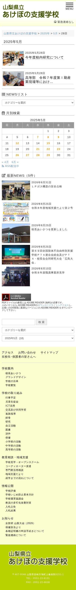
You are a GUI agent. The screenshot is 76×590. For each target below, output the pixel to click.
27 (27, 155)
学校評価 (11, 490)
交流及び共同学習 (16, 409)
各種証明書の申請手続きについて (25, 531)
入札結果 (11, 510)
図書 (8, 429)
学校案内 (8, 368)
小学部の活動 (13, 441)
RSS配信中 (11, 166)
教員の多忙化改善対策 (18, 502)
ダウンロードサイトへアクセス (53, 305)
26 (17, 155)
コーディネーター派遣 (18, 466)
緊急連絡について (16, 535)
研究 (8, 421)
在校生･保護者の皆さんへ (19, 356)
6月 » (15, 162)
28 (38, 155)
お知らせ (8, 518)
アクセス (8, 352)
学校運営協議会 (15, 498)
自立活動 (11, 425)
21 (38, 149)
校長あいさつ (13, 373)
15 (48, 143)
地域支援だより (15, 474)
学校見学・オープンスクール (22, 462)
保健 (8, 437)
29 (48, 155)
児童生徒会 (12, 401)
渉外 (8, 433)
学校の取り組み (12, 392)
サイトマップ (49, 352)
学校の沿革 (12, 381)
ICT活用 (10, 405)
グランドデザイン (16, 377)
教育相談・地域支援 (15, 457)
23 (58, 149)
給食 (8, 417)
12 (17, 143)
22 (48, 149)
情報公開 (8, 485)
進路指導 (11, 413)
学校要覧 (11, 385)
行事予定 (11, 397)
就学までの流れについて (20, 478)
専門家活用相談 (15, 470)
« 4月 (5, 162)
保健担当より (13, 527)
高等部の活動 (13, 449)
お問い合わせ (27, 352)
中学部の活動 (13, 445)
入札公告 (11, 506)
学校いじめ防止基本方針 (20, 494)
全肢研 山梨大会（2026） (21, 523)
